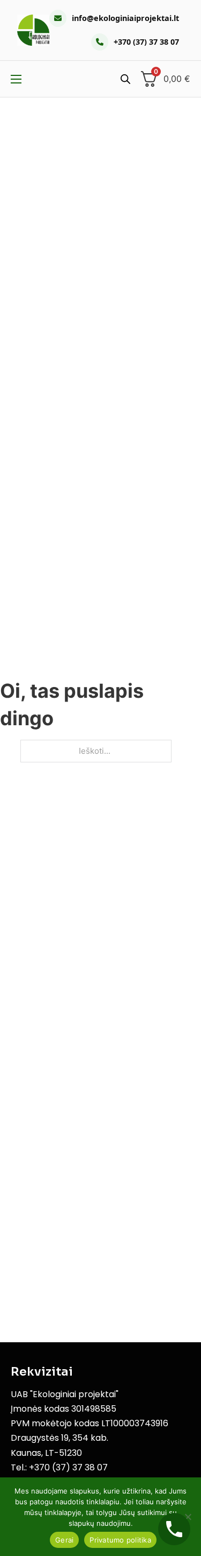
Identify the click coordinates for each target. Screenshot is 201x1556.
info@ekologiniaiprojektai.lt (125, 18)
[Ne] (187, 1516)
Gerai (64, 1540)
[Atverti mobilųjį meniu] (16, 79)
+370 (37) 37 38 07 (146, 42)
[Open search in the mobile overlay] (125, 78)
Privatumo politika (120, 1540)
